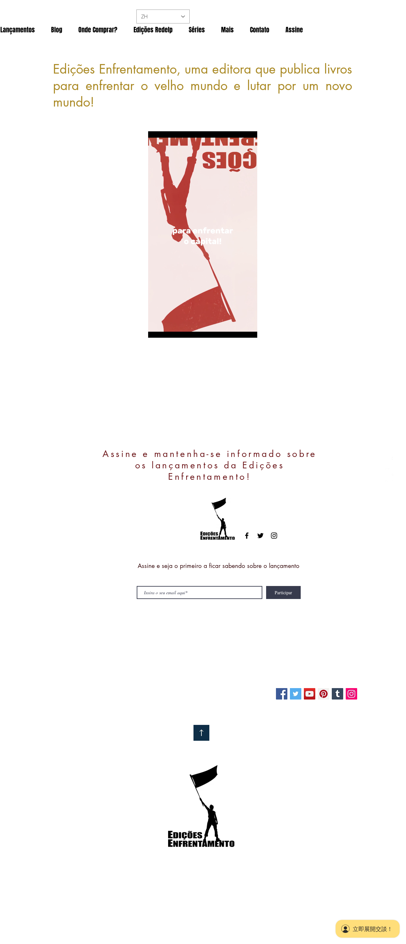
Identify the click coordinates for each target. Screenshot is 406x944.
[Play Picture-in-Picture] (238, 329)
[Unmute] (167, 329)
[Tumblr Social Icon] (337, 694)
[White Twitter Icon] (389, 472)
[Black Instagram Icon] (274, 535)
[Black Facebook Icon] (247, 535)
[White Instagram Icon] (389, 484)
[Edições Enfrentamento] (295, 694)
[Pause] (156, 329)
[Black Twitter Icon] (260, 535)
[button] (97, 30)
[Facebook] (281, 694)
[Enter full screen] (249, 329)
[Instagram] (351, 694)
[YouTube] (309, 694)
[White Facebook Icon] (389, 460)
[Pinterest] (323, 694)
